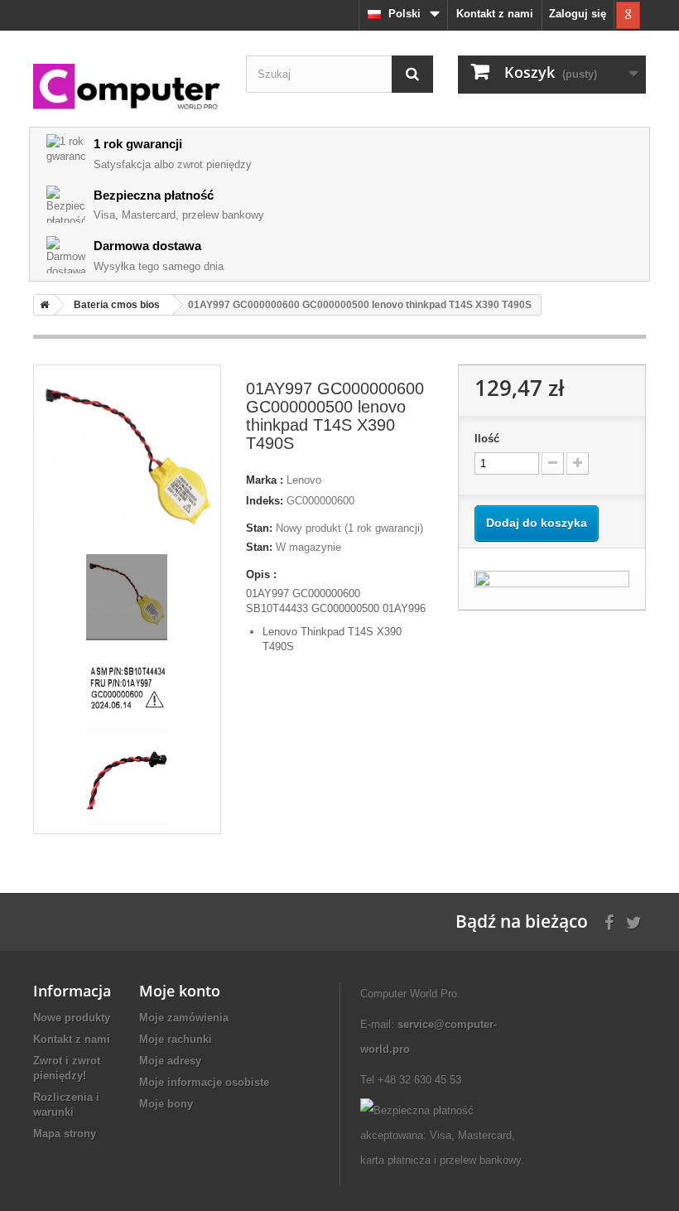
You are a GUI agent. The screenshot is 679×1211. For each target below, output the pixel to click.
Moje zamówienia (184, 1017)
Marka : (264, 480)
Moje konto (179, 991)
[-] (553, 463)
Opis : (261, 574)
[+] (577, 463)
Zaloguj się (577, 13)
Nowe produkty (71, 1017)
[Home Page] (41, 305)
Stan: (259, 528)
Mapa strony (64, 1133)
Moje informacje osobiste (204, 1082)
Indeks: (264, 501)
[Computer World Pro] (127, 88)
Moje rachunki (175, 1039)
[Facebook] (609, 920)
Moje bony (166, 1104)
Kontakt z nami (494, 13)
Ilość (486, 438)
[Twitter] (634, 920)
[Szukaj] (412, 74)
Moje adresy (170, 1060)
